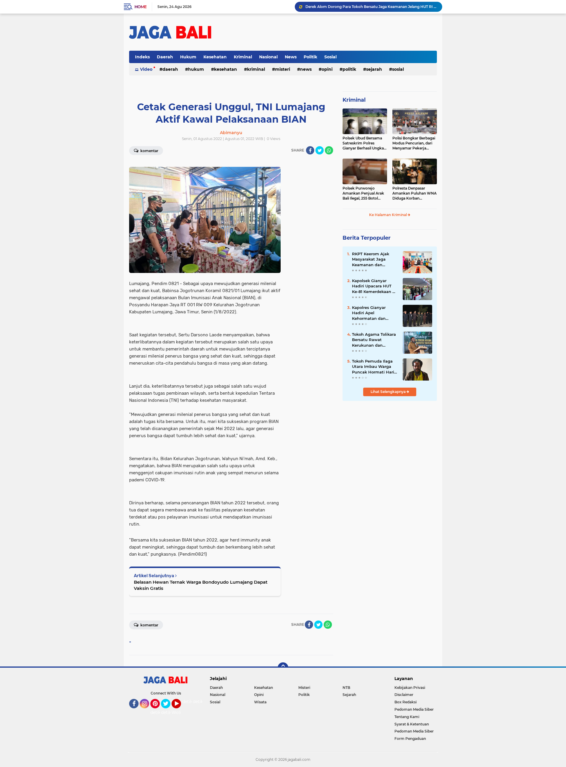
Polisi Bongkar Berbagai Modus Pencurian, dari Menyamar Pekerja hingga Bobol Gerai (413, 143)
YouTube (180, 711)
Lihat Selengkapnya (389, 391)
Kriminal (243, 57)
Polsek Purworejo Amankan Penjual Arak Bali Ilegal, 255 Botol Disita (363, 193)
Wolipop (180, 712)
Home (140, 6)
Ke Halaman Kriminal (388, 215)
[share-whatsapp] (329, 150)
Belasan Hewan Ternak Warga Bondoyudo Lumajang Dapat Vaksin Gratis (200, 585)
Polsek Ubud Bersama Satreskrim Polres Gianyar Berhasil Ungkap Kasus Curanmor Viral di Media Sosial (364, 143)
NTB (346, 687)
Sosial (330, 57)
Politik (310, 57)
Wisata (260, 702)
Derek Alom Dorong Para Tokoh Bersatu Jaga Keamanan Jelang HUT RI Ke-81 (371, 6)
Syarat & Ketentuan (411, 724)
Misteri (282, 69)
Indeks (142, 57)
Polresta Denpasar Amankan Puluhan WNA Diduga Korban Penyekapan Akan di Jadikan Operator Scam (414, 193)
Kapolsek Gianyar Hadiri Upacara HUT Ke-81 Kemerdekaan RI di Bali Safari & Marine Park (374, 286)
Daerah (165, 57)
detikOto (191, 701)
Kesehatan (215, 57)
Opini (327, 69)
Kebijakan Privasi (409, 687)
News (291, 57)
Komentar (148, 151)
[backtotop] (283, 667)
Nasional (268, 57)
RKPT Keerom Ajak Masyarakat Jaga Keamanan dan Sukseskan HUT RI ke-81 (374, 259)
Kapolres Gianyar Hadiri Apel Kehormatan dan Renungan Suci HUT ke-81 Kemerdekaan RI (374, 313)
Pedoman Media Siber (414, 709)
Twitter (168, 711)
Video (146, 69)
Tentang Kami (406, 717)
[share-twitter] (319, 150)
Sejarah (374, 69)
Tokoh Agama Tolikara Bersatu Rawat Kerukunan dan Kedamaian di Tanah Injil (374, 340)
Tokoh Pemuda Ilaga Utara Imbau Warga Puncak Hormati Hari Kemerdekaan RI (373, 367)
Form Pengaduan (410, 738)
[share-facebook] (310, 150)
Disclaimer (403, 694)
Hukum (188, 57)
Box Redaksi (405, 702)
